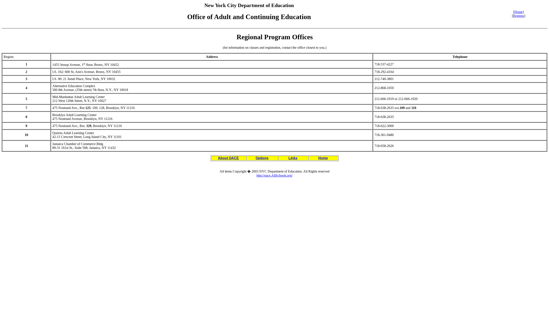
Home (518, 12)
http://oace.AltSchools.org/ (274, 175)
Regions (518, 16)
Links (292, 158)
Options (262, 158)
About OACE (228, 158)
